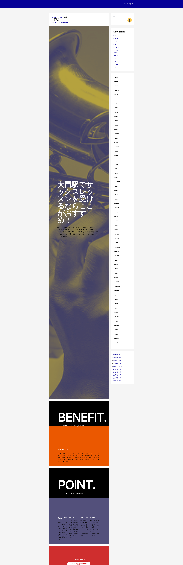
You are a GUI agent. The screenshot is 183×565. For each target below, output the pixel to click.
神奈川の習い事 (117, 366)
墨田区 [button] (116, 129)
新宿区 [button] (116, 120)
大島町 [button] (116, 308)
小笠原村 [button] (117, 321)
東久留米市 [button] (117, 247)
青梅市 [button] (116, 190)
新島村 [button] (116, 334)
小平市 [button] (116, 212)
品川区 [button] (116, 112)
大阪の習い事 (117, 375)
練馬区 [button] (116, 160)
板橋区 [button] (116, 86)
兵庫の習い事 (117, 378)
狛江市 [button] (116, 216)
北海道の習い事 (117, 354)
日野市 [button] (116, 260)
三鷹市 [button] (116, 277)
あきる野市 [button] (117, 181)
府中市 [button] (116, 264)
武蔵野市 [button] (117, 281)
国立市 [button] (116, 199)
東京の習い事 (117, 363)
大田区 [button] (116, 94)
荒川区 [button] (116, 81)
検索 (114, 16)
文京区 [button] (116, 164)
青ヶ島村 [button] (117, 316)
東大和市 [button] (117, 255)
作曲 (114, 67)
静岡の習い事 (117, 369)
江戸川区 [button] (117, 90)
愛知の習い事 (117, 372)
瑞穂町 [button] (116, 299)
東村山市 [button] (117, 251)
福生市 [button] (116, 268)
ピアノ (115, 58)
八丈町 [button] (116, 312)
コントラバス (117, 47)
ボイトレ (116, 64)
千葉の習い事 (117, 360)
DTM (114, 35)
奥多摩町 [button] (117, 290)
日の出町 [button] (117, 295)
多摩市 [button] (116, 225)
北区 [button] (116, 103)
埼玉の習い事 (117, 357)
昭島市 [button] (116, 177)
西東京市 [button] (117, 234)
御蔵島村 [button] (117, 338)
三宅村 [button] (116, 342)
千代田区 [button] (117, 146)
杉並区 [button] (116, 125)
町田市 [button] (116, 273)
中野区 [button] (116, 155)
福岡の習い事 (117, 380)
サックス (116, 50)
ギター (115, 44)
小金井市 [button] (117, 203)
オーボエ (116, 41)
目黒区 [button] (116, 173)
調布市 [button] (116, 229)
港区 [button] (116, 168)
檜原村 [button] (116, 303)
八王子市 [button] (117, 238)
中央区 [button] (116, 142)
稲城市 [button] (116, 186)
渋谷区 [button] (116, 116)
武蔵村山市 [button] (117, 286)
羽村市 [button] (116, 242)
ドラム (115, 53)
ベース (115, 61)
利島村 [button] (116, 329)
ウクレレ (116, 38)
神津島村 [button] (117, 325)
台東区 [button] (116, 138)
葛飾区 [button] (116, 99)
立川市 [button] (116, 221)
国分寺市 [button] (117, 207)
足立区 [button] (116, 77)
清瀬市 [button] (116, 194)
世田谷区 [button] (117, 133)
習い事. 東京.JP (128, 4)
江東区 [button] (116, 107)
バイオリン (116, 56)
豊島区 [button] (116, 151)
